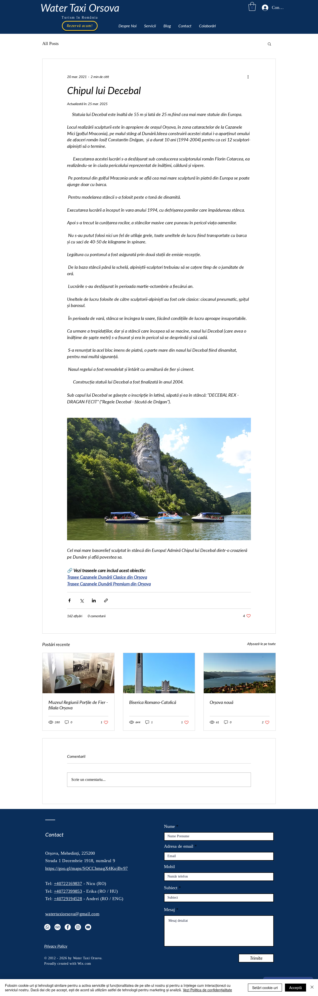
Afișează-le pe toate (261, 644)
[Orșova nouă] (240, 673)
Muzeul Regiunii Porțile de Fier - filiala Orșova (78, 704)
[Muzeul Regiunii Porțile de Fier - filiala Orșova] (78, 673)
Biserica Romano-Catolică (152, 702)
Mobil (169, 866)
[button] (252, 6)
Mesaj (169, 909)
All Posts (50, 43)
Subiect (170, 887)
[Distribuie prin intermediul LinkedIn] (93, 600)
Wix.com (84, 963)
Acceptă (295, 987)
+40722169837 (68, 883)
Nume (169, 826)
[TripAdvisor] (57, 927)
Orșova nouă (221, 702)
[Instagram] (78, 927)
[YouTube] (88, 927)
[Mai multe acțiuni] (248, 77)
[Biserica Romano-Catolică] (159, 673)
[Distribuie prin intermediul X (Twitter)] (81, 600)
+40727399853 (68, 891)
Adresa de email (178, 846)
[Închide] (312, 987)
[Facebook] (68, 927)
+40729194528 (68, 898)
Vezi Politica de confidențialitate (207, 989)
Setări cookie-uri (265, 987)
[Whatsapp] (47, 927)
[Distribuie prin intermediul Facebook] (69, 600)
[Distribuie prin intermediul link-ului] (106, 600)
